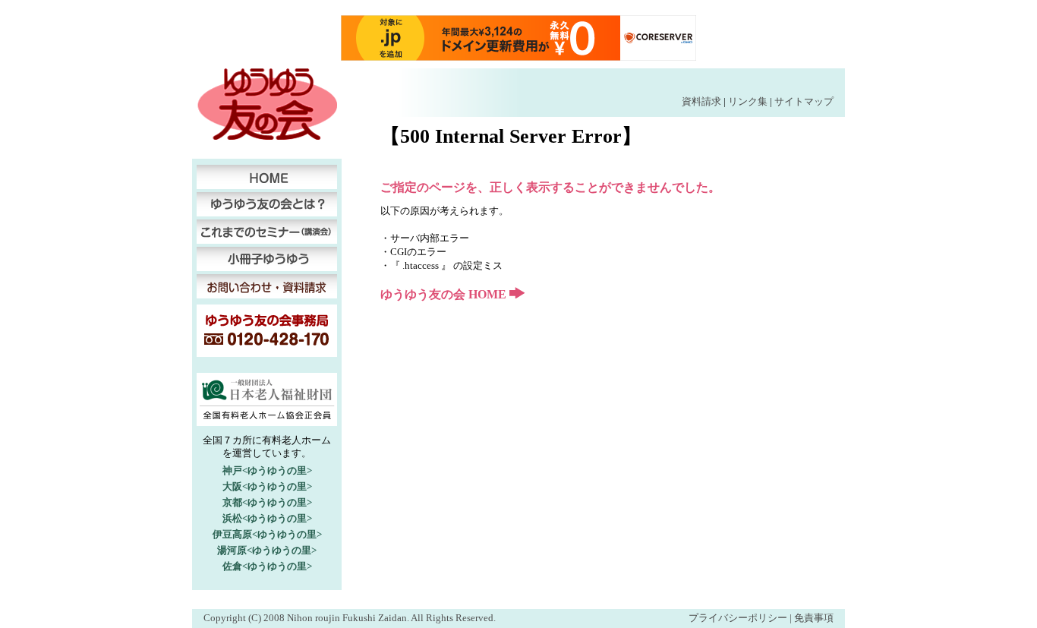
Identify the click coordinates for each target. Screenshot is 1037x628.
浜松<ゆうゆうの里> (267, 518)
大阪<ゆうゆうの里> (267, 486)
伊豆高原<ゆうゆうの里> (267, 534)
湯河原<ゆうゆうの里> (267, 550)
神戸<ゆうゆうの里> (267, 470)
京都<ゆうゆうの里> (267, 502)
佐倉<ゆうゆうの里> (267, 566)
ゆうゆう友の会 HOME (444, 294)
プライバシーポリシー (738, 617)
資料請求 (701, 101)
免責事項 (814, 617)
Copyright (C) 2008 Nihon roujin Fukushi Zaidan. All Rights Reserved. (349, 617)
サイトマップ (804, 101)
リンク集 (748, 101)
